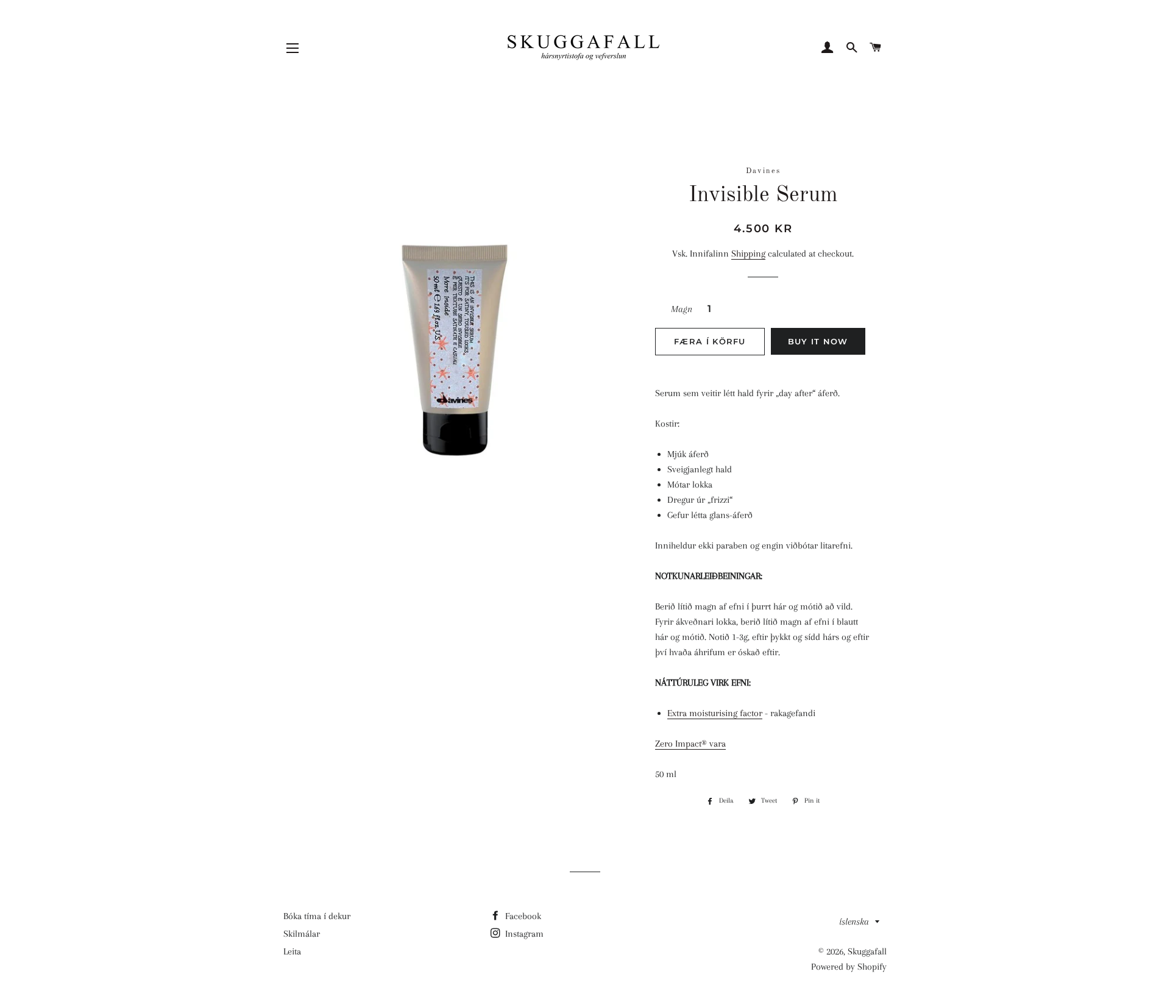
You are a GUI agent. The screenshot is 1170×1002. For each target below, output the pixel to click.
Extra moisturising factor (714, 713)
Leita (292, 951)
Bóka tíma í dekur (316, 916)
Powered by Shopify (849, 966)
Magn (681, 309)
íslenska (854, 921)
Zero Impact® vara (690, 743)
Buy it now (818, 341)
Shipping (748, 253)
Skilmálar (301, 933)
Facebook (522, 916)
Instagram (523, 933)
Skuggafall (867, 951)
